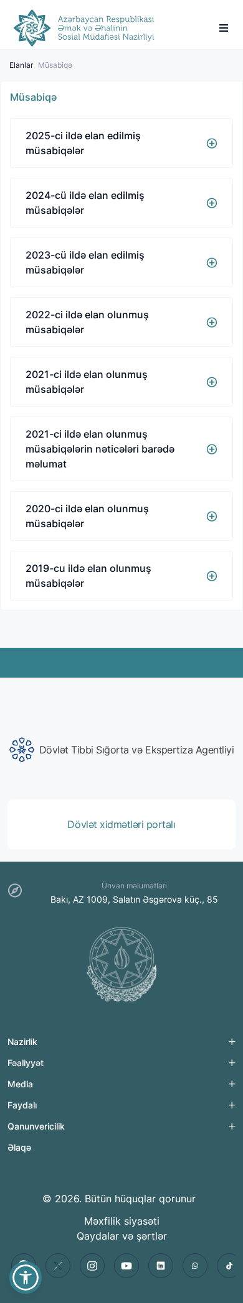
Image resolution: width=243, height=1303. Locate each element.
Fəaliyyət (25, 1062)
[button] (25, 1277)
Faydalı (22, 1105)
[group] (121, 750)
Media (20, 1084)
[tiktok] (229, 1265)
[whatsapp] (195, 1265)
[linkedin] (160, 1265)
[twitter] (57, 1265)
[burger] (224, 28)
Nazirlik (22, 1041)
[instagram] (92, 1265)
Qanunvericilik (36, 1126)
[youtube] (126, 1265)
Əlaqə (19, 1147)
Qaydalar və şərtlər (122, 1236)
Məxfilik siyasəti (122, 1221)
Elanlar (21, 65)
